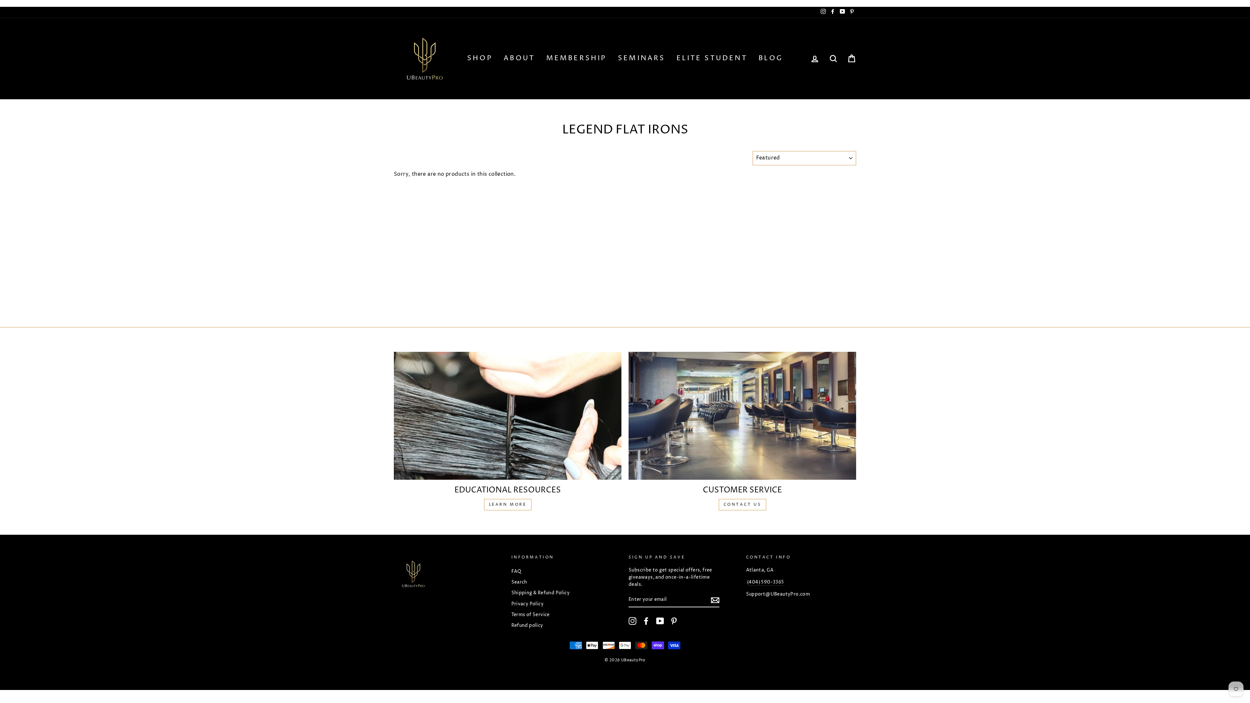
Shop (480, 58)
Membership (576, 58)
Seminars (641, 58)
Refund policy (527, 625)
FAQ (516, 571)
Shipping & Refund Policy (540, 593)
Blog (770, 58)
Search (519, 582)
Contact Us (742, 504)
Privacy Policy (527, 604)
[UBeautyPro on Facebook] (646, 621)
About (519, 58)
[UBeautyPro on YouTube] (660, 621)
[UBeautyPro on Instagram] (632, 621)
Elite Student (711, 58)
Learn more (508, 504)
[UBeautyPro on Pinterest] (674, 621)
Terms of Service (530, 615)
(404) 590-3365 (765, 582)
